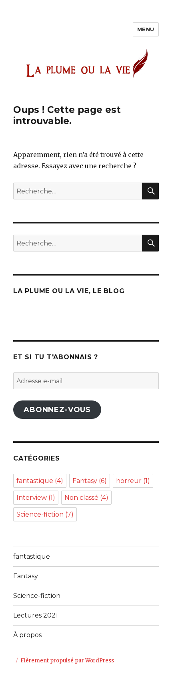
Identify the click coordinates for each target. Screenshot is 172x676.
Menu (145, 29)
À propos (27, 635)
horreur (133, 481)
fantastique (39, 481)
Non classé (86, 497)
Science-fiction (45, 514)
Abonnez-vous (57, 409)
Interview (35, 497)
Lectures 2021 (35, 615)
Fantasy (89, 481)
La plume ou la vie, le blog (68, 291)
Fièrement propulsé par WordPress (67, 660)
